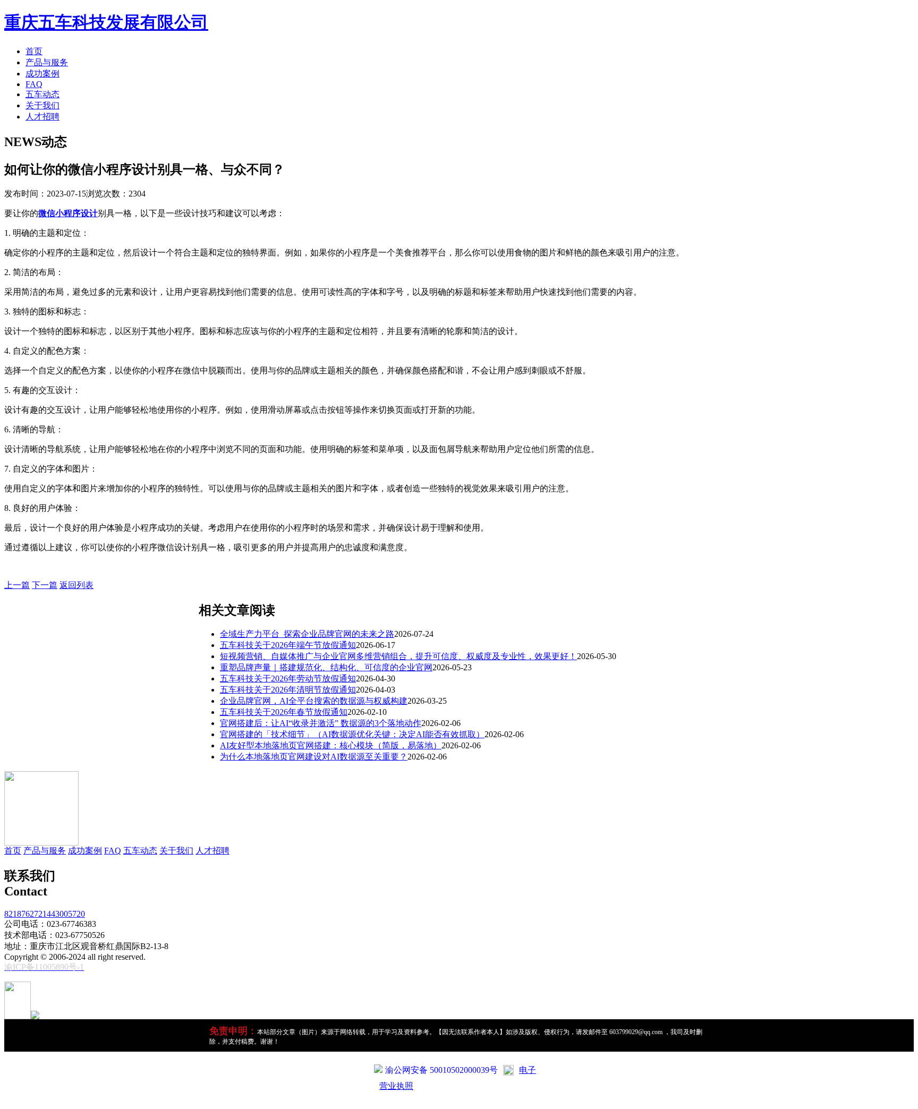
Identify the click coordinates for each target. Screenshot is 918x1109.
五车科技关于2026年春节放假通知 (283, 711)
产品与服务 (47, 62)
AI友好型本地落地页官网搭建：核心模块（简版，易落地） (330, 745)
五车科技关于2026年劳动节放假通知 (288, 678)
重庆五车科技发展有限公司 (106, 22)
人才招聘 (43, 116)
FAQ (34, 84)
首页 (34, 51)
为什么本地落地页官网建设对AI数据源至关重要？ (313, 756)
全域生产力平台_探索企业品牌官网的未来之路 (307, 633)
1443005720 (63, 913)
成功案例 (43, 73)
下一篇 (44, 585)
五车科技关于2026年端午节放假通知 (288, 645)
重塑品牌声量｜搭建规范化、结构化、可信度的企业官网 (326, 667)
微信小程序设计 (68, 213)
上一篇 (17, 585)
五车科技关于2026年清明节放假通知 (288, 689)
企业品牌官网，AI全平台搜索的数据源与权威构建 (313, 700)
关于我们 (43, 105)
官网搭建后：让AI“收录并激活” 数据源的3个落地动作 (320, 723)
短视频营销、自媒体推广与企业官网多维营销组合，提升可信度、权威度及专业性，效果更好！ (398, 656)
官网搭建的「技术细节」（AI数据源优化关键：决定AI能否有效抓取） (352, 734)
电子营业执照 (457, 1077)
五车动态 (43, 94)
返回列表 (77, 585)
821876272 (23, 913)
